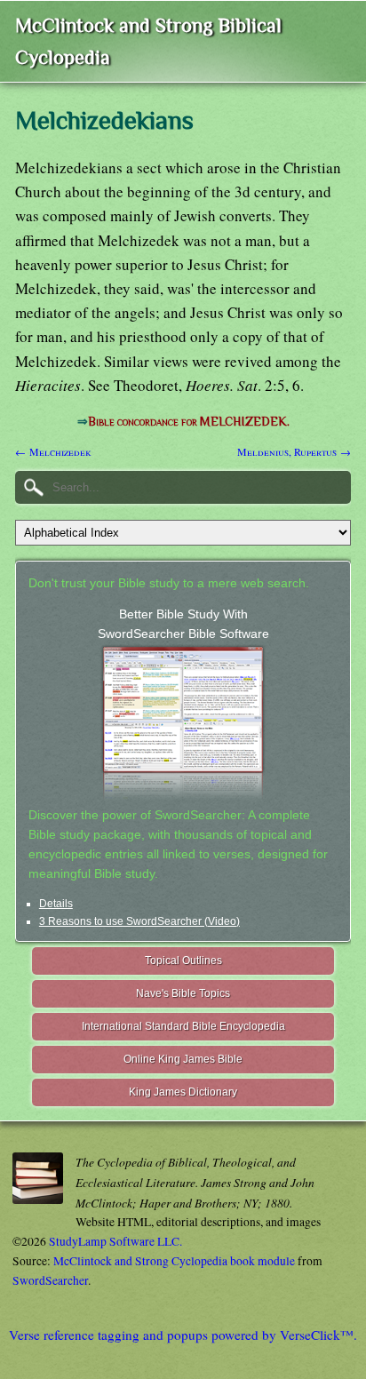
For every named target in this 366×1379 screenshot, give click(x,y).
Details (56, 903)
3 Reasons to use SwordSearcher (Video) (139, 921)
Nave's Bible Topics (183, 993)
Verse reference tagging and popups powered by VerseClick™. (183, 1334)
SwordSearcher (50, 1280)
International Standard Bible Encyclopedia (183, 1026)
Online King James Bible (183, 1059)
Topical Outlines (183, 960)
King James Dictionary (183, 1092)
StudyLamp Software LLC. (115, 1241)
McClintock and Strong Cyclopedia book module (174, 1261)
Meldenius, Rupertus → (294, 451)
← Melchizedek (53, 451)
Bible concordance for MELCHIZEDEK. (189, 421)
